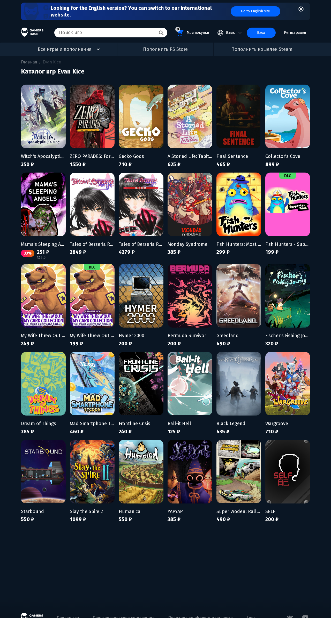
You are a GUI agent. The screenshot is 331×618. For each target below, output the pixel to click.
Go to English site (255, 11)
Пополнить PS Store (165, 49)
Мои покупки (193, 31)
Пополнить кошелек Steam (261, 49)
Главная (29, 62)
